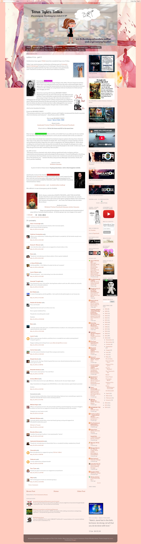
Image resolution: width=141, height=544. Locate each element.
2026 (106, 309)
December (109, 340)
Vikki (44, 61)
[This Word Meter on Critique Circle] (101, 201)
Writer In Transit (35, 425)
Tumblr (52, 125)
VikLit (32, 477)
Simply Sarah (34, 359)
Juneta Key (94, 436)
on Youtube (92, 230)
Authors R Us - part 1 (110, 383)
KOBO (62, 120)
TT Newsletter (58, 47)
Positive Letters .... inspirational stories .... (95, 415)
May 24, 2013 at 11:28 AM (37, 354)
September (109, 346)
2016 (106, 331)
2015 (106, 333)
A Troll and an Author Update (94, 327)
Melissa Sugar (34, 404)
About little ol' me (37, 47)
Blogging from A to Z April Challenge (95, 290)
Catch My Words (95, 463)
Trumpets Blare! (108, 379)
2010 (106, 407)
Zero (92, 444)
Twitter (47, 125)
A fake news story (40, 185)
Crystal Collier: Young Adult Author (95, 366)
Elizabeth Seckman (35, 369)
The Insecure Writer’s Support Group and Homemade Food (95, 381)
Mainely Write (95, 442)
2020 (106, 322)
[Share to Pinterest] (45, 215)
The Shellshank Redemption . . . (95, 423)
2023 (106, 315)
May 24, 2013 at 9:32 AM (36, 287)
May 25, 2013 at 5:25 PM (36, 463)
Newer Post (30, 491)
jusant (111, 538)
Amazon (49, 120)
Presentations (48, 47)
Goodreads (40, 125)
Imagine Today (95, 471)
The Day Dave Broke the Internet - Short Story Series (40, 50)
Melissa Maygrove (93, 400)
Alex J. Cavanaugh (35, 223)
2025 (106, 311)
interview (40, 176)
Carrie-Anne (34, 350)
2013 (106, 338)
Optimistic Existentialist (37, 441)
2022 (106, 318)
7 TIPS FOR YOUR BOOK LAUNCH (95, 438)
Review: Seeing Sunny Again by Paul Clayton (95, 304)
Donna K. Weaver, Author (95, 357)
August (108, 350)
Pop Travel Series (70, 47)
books (37, 217)
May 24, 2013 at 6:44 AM (37, 229)
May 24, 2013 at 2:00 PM (36, 389)
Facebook (71, 125)
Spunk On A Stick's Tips (94, 377)
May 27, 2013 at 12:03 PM (37, 481)
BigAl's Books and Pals (94, 301)
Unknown (33, 459)
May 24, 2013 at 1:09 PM (36, 373)
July (107, 352)
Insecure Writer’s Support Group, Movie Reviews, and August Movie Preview (95, 392)
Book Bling (81, 50)
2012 (106, 403)
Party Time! (109, 377)
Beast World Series (83, 47)
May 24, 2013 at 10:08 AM (37, 319)
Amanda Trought (35, 281)
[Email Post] (36, 214)
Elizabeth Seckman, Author (93, 349)
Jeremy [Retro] (34, 378)
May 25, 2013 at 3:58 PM (36, 454)
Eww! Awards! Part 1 (110, 361)
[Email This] (39, 215)
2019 (106, 324)
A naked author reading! (57, 185)
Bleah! (107, 374)
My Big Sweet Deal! (38, 517)
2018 (106, 326)
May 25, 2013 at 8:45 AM (36, 445)
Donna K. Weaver (35, 245)
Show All (99, 482)
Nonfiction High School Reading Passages (95, 466)
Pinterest (65, 125)
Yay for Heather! (109, 368)
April (107, 393)
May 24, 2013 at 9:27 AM (36, 276)
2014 (106, 335)
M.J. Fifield (33, 292)
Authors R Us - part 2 (110, 365)
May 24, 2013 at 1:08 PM (36, 364)
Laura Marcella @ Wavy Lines (58, 343)
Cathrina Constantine (36, 234)
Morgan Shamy (95, 448)
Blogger (74, 540)
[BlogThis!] (40, 215)
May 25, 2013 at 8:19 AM (36, 436)
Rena (31, 324)
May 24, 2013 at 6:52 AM (36, 240)
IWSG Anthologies (95, 47)
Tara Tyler (33, 468)
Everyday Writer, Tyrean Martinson (95, 324)
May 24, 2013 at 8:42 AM (36, 258)
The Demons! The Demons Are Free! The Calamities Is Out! (95, 317)
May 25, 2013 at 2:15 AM (36, 413)
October (108, 344)
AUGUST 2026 (95, 410)
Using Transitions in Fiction (95, 336)
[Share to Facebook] (43, 215)
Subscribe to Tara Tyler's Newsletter (108, 225)
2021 (106, 320)
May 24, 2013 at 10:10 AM (37, 331)
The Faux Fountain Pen (94, 342)
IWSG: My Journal (95, 473)
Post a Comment (33, 485)
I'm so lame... (109, 358)
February (109, 398)
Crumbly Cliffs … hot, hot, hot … (95, 418)
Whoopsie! (94, 344)
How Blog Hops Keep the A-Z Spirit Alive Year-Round (95, 294)
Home (28, 47)
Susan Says (94, 429)
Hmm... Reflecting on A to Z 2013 (110, 387)
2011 (106, 405)
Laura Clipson (34, 272)
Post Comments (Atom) (41, 494)
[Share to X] (42, 215)
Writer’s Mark (57, 452)
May (107, 356)
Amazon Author (68, 207)
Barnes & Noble (56, 120)
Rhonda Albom (34, 432)
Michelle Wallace (35, 418)
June (107, 354)
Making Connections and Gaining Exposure (45, 509)
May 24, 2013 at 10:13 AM (37, 345)
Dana (31, 254)
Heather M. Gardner (36, 302)
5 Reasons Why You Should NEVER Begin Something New (95, 371)
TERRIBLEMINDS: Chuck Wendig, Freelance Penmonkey (95, 311)
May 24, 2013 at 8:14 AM (36, 249)
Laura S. (32, 336)
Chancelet (33, 450)
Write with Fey (95, 477)
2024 (106, 313)
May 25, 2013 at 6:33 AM (36, 427)
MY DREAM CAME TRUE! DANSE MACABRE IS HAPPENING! (94, 452)
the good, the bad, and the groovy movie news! (46, 501)
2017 (106, 329)
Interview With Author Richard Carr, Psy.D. (95, 283)
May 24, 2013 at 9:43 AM (36, 297)
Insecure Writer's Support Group (95, 333)
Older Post (81, 491)
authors (33, 217)
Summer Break (94, 425)
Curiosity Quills (44, 217)
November (109, 342)
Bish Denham (94, 458)
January (108, 400)
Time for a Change (95, 459)
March (108, 395)
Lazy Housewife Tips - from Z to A (67, 50)
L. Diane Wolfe (34, 263)
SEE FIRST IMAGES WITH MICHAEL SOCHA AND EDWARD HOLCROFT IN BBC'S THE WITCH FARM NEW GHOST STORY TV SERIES (95, 269)
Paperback (96, 233)
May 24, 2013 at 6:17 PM (36, 399)
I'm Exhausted (110, 390)
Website (58, 125)
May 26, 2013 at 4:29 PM (36, 472)
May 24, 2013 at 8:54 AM (36, 267)
